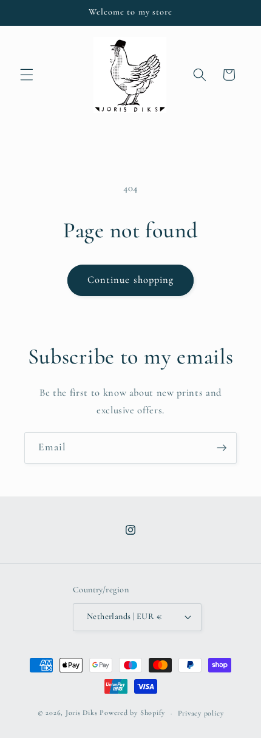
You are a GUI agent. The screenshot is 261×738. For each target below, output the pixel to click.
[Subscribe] (221, 448)
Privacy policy (201, 713)
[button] (26, 74)
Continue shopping (130, 280)
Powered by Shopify (132, 713)
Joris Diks (82, 713)
